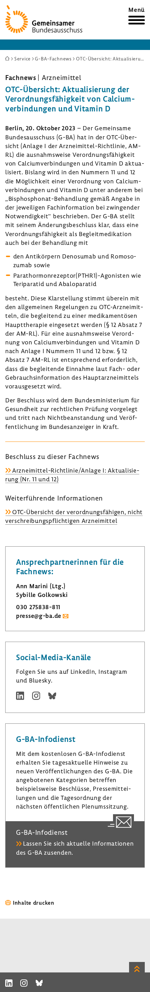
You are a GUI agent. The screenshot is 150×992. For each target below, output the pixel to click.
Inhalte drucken (33, 902)
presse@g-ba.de (38, 615)
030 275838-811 (38, 607)
